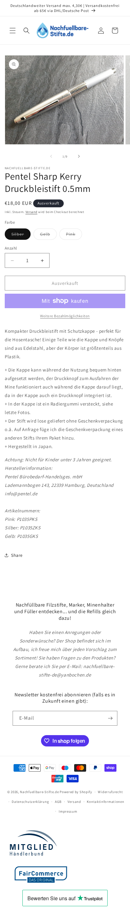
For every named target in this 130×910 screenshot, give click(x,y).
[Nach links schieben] (51, 156)
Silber (21, 235)
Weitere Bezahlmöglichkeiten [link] (65, 316)
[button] (13, 30)
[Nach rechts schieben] (79, 156)
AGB (58, 801)
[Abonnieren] (110, 718)
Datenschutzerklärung (30, 801)
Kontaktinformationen (105, 801)
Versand (32, 212)
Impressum (68, 811)
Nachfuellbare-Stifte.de (39, 792)
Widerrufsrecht (110, 792)
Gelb (48, 235)
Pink (74, 235)
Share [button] (17, 555)
